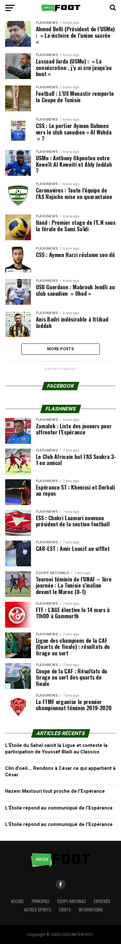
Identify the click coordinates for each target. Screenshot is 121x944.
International (91, 910)
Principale (41, 901)
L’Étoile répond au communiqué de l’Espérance (59, 808)
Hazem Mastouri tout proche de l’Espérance (55, 791)
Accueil (17, 901)
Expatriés (102, 901)
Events (65, 910)
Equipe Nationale (71, 901)
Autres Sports (37, 910)
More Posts (60, 348)
